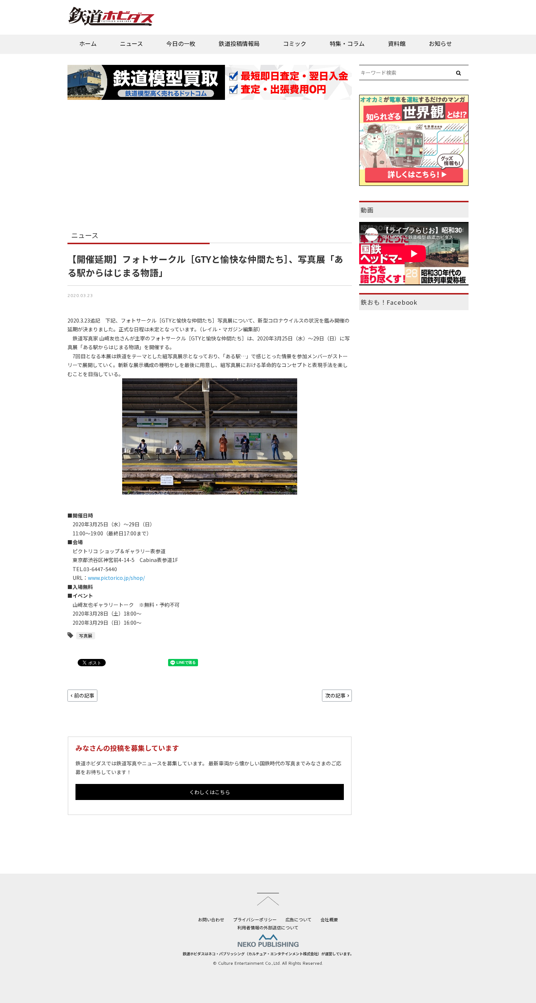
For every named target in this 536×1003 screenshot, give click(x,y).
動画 (367, 210)
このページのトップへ (268, 899)
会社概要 (329, 919)
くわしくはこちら (209, 792)
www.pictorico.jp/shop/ (116, 577)
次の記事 (335, 695)
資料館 (396, 43)
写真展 (85, 635)
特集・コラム (347, 43)
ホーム (88, 43)
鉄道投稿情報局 (239, 43)
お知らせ (440, 43)
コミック (294, 43)
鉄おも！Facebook (389, 302)
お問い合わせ (211, 919)
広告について (299, 919)
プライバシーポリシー (255, 919)
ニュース (131, 43)
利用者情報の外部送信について (268, 927)
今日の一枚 (180, 43)
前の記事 (84, 695)
